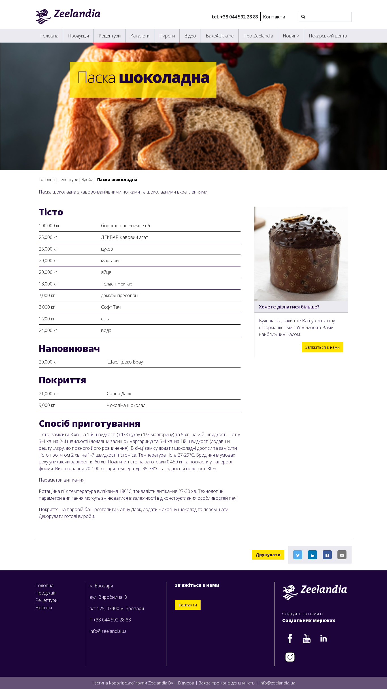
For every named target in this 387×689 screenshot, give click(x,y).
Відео (190, 36)
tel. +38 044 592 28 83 (235, 17)
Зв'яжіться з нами (322, 347)
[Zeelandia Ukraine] (67, 16)
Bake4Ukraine (220, 36)
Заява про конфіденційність (227, 683)
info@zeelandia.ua (108, 631)
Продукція (78, 36)
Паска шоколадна (117, 179)
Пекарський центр (328, 36)
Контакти (274, 17)
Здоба (87, 179)
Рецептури (110, 36)
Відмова (186, 683)
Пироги (167, 36)
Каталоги (140, 36)
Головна (49, 36)
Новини (291, 36)
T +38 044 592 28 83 (110, 620)
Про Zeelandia (258, 36)
